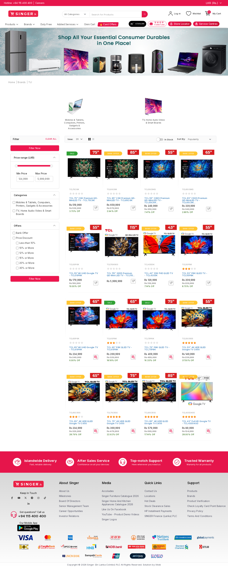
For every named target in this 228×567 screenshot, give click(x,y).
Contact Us (151, 491)
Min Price (22, 173)
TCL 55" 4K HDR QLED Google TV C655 (194, 348)
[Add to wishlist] (98, 154)
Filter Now (34, 148)
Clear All (51, 139)
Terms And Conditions (199, 516)
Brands (28, 24)
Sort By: (181, 139)
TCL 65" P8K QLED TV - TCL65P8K (119, 348)
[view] (98, 163)
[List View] (93, 139)
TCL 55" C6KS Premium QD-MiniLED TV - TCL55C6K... (157, 200)
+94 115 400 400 (22, 3)
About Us (64, 491)
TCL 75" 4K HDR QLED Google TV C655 (119, 422)
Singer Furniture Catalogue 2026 (120, 496)
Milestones (65, 496)
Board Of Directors (69, 501)
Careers (39, 3)
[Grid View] (89, 139)
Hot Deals (150, 501)
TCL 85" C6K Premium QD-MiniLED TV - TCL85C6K (121, 199)
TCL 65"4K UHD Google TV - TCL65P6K (83, 348)
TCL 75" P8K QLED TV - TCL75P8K (156, 348)
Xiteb (158, 564)
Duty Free (46, 24)
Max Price (41, 173)
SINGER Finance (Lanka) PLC (161, 516)
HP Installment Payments (158, 511)
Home (11, 82)
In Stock (169, 139)
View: (70, 139)
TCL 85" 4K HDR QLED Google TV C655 (156, 422)
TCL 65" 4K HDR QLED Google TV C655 (81, 422)
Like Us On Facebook (114, 509)
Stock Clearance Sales (157, 506)
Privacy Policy (195, 511)
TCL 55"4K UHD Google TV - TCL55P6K (83, 274)
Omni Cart (89, 24)
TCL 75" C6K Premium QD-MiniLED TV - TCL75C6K (83, 199)
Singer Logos (109, 519)
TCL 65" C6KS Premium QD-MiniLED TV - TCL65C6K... (194, 200)
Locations (150, 496)
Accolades (108, 491)
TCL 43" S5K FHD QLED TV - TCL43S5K (158, 274)
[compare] (98, 158)
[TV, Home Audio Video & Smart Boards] (153, 110)
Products (10, 24)
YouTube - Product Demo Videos (120, 514)
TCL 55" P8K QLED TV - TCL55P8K (194, 274)
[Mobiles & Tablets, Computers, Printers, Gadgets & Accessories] (74, 113)
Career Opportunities (71, 511)
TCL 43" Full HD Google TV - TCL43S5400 (196, 422)
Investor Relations (69, 516)
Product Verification (198, 501)
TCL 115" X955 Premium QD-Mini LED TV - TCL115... (121, 274)
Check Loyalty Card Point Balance (206, 506)
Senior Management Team (74, 506)
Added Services (66, 24)
